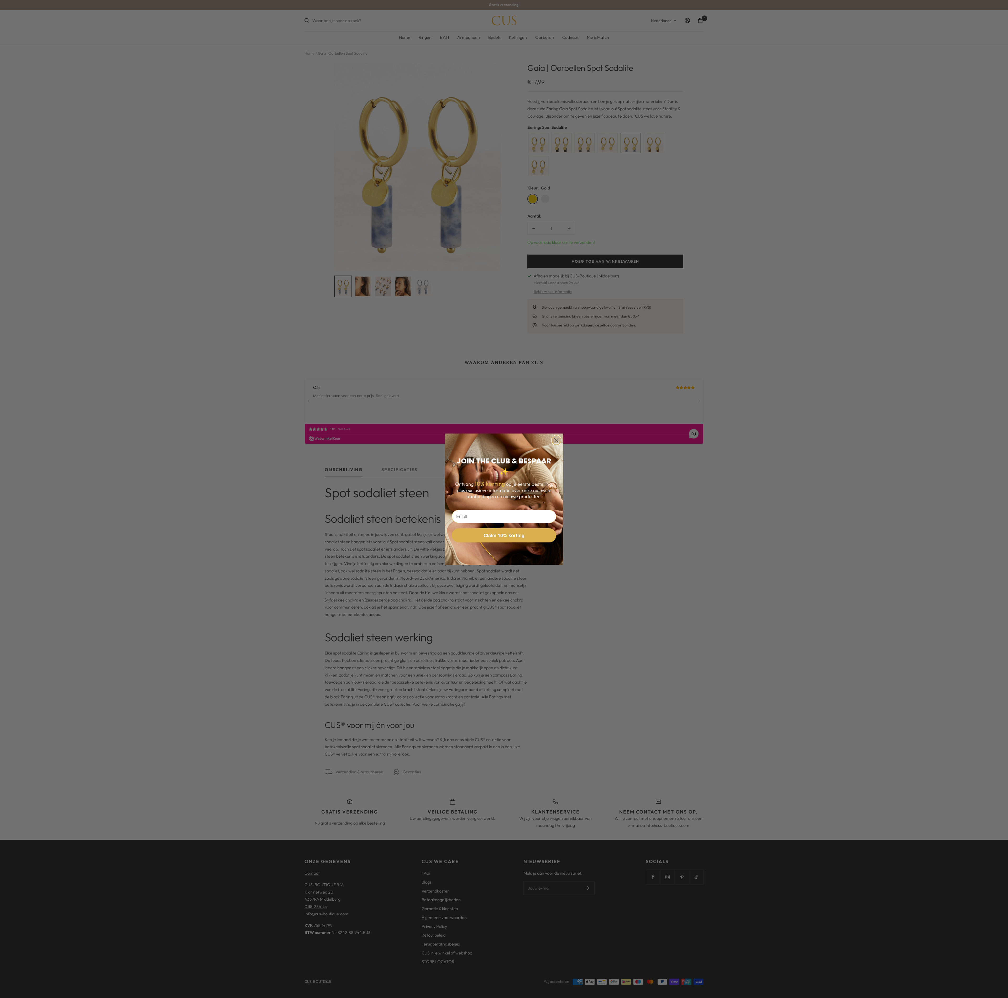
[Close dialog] (556, 440)
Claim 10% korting (504, 535)
